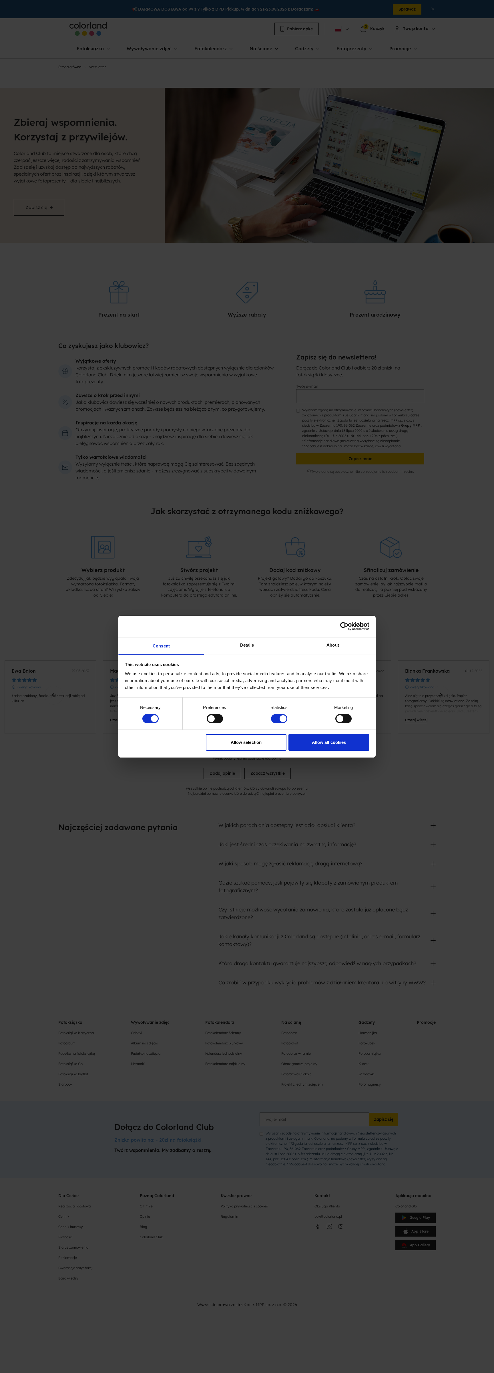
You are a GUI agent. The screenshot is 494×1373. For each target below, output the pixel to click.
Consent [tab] (161, 645)
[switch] (215, 718)
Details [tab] (247, 644)
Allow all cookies (329, 742)
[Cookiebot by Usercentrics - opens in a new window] (344, 626)
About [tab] (332, 644)
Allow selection (246, 742)
